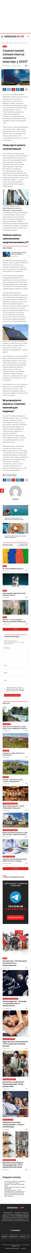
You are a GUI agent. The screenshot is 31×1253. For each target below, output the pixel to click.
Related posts (24, 544)
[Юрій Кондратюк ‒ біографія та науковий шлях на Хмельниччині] (15, 983)
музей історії (8, 1236)
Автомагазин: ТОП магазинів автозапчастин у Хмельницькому (15, 963)
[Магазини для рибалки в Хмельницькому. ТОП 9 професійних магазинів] (15, 1144)
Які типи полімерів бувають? (13, 568)
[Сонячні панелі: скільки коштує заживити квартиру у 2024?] (6, 254)
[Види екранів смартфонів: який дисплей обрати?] (15, 580)
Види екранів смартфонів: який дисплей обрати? (14, 594)
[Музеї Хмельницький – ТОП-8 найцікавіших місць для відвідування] (15, 793)
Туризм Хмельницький (10, 803)
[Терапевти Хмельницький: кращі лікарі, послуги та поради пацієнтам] (15, 846)
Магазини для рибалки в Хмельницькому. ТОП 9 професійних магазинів (13, 1165)
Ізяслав (5, 777)
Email (6, 672)
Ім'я (5, 665)
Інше (10, 42)
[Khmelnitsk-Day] (14, 36)
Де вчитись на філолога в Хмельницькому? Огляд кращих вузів (13, 1084)
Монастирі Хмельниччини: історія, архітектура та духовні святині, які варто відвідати (15, 833)
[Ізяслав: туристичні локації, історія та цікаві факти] (15, 767)
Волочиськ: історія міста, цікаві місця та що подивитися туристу (15, 727)
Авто (4, 958)
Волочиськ (6, 724)
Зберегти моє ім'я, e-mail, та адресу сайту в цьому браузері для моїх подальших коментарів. (15, 689)
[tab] (23, 544)
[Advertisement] (15, 16)
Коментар (7, 648)
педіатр (17, 1236)
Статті (6, 42)
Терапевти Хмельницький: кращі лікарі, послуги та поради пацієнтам (15, 860)
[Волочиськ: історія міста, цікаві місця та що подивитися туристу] (15, 714)
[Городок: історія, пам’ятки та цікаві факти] (15, 740)
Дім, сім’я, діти (7, 1119)
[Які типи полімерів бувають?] (15, 556)
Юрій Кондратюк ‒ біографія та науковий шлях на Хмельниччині (15, 1003)
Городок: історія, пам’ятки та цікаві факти (13, 754)
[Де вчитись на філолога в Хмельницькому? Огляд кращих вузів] (15, 1064)
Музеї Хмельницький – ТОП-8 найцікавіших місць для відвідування (13, 807)
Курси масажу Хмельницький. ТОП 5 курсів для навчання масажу (15, 1044)
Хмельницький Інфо (9, 1079)
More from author (22, 545)
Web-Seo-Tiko (15, 1246)
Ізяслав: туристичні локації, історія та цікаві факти (13, 780)
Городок (5, 750)
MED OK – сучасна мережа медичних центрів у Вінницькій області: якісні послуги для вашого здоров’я (14, 621)
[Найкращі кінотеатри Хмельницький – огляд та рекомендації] (15, 1104)
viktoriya (15, 499)
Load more (15, 629)
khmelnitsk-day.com (23, 1216)
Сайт (5, 680)
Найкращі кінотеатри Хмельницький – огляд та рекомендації (13, 1124)
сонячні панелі (11, 475)
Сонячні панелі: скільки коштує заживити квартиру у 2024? (18, 253)
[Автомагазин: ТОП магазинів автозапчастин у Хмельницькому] (15, 943)
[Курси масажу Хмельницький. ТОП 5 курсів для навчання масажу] (15, 1023)
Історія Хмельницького (10, 998)
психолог (25, 1236)
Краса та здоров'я (8, 856)
